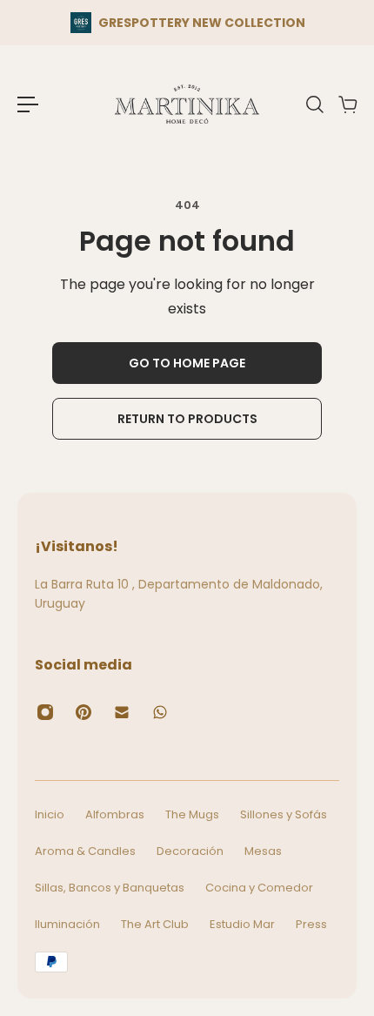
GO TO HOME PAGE (187, 363)
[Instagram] (45, 712)
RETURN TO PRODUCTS (187, 418)
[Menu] (27, 104)
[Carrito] (347, 104)
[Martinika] (187, 104)
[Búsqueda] (314, 104)
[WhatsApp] (160, 712)
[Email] (122, 712)
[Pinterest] (83, 712)
